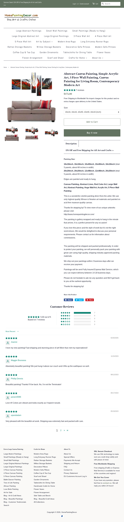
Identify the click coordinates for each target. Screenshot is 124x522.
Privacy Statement (71, 473)
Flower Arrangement (32, 57)
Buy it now (92, 132)
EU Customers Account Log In (75, 476)
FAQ (65, 467)
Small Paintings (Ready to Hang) (88, 30)
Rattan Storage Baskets (20, 46)
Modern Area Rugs (67, 41)
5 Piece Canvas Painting (13, 476)
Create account (84, 4)
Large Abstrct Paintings (12, 454)
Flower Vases (103, 52)
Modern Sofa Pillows (105, 46)
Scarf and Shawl (55, 57)
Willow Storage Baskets (49, 46)
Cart (97, 4)
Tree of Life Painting (11, 483)
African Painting (10, 486)
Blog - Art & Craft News (12, 496)
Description (71, 143)
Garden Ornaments (49, 52)
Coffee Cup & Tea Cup (24, 52)
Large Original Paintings (56, 36)
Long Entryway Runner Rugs (94, 41)
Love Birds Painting (11, 489)
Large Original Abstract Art (25, 36)
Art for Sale (8, 492)
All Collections (39, 502)
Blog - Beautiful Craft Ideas (44, 499)
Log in (74, 4)
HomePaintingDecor (69, 512)
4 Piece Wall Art (103, 36)
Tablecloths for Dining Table (77, 52)
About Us (97, 57)
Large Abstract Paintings (28, 30)
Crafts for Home (77, 57)
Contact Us (68, 470)
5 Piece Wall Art (23, 41)
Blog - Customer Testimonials (15, 502)
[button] (70, 90)
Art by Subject (43, 41)
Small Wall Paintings (56, 30)
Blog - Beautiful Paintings (13, 499)
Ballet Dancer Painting (12, 480)
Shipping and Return (72, 463)
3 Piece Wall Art (82, 36)
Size (66, 108)
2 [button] (60, 430)
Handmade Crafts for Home (44, 486)
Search (6, 505)
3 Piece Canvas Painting (13, 470)
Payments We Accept (72, 460)
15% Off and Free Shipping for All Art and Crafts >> (90, 150)
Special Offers (69, 457)
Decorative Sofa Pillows (78, 46)
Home (5, 67)
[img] (11, 338)
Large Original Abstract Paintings (16, 463)
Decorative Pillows (41, 467)
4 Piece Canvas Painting (13, 473)
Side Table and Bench (42, 496)
